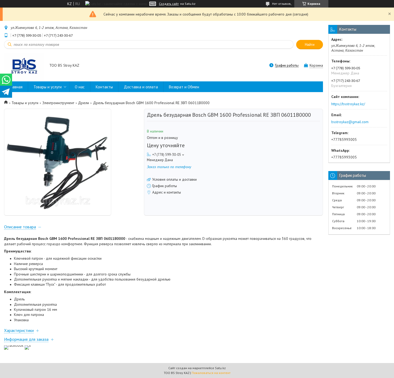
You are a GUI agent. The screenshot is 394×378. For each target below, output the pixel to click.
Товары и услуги (48, 87)
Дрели (83, 102)
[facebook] (13, 345)
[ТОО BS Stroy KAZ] (24, 66)
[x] (28, 345)
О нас (80, 87)
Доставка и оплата (141, 87)
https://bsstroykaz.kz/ (348, 103)
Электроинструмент (58, 102)
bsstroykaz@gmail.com (350, 121)
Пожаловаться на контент (211, 373)
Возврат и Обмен (184, 87)
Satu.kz (220, 368)
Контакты (104, 87)
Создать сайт (169, 4)
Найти (309, 45)
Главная (16, 87)
